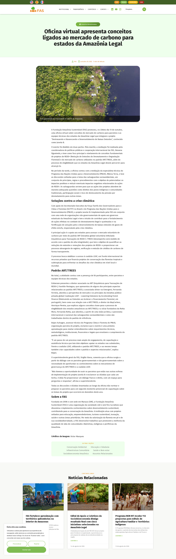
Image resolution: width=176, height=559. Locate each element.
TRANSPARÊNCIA (78, 9)
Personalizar (17, 544)
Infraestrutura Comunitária (78, 450)
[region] (26, 539)
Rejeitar (36, 544)
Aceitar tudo (26, 550)
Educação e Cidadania (100, 447)
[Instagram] (120, 9)
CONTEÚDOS (92, 9)
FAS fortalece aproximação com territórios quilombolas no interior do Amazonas (42, 519)
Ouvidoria (133, 2)
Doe (117, 2)
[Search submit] (144, 9)
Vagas (124, 2)
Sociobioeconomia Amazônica (76, 453)
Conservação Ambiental (77, 447)
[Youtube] (116, 9)
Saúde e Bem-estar (101, 450)
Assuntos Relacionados (89, 24)
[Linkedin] (112, 9)
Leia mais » (74, 540)
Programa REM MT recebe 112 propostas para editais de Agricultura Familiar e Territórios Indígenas (132, 520)
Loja (141, 2)
